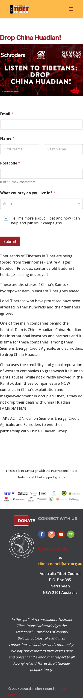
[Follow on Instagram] (51, 534)
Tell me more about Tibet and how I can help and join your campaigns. (45, 221)
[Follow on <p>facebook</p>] (41, 534)
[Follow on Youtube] (61, 534)
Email (6, 114)
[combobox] (41, 204)
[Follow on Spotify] (70, 534)
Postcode (10, 163)
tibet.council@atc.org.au (60, 563)
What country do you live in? (27, 193)
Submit (10, 241)
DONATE (23, 520)
